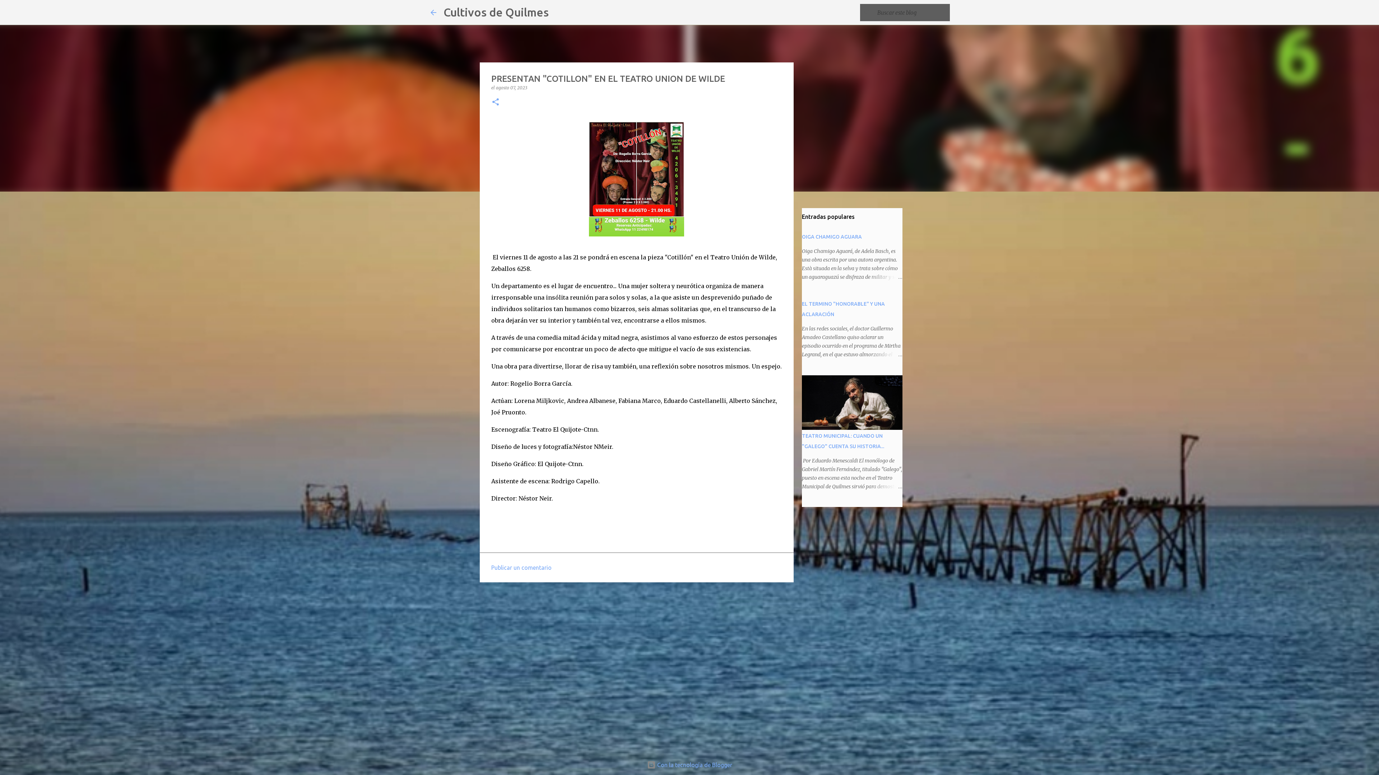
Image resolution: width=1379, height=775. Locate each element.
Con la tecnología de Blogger (694, 765)
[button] (495, 102)
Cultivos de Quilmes (496, 12)
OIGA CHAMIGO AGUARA (832, 237)
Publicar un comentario (521, 567)
